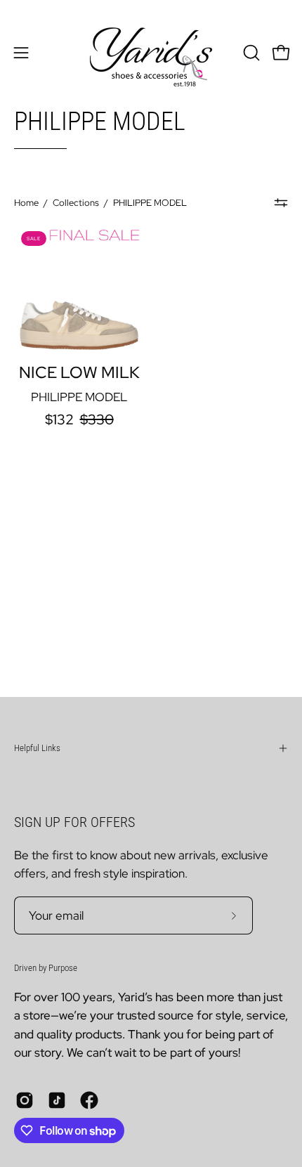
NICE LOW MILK (79, 373)
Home (26, 202)
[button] (250, 53)
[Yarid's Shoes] (151, 53)
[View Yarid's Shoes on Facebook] (89, 1100)
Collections (76, 202)
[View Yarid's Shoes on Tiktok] (56, 1100)
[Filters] (281, 203)
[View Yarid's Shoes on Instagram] (24, 1100)
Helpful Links (37, 748)
